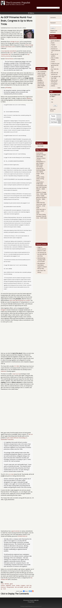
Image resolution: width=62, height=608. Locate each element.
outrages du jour (14, 41)
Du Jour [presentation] (53, 119)
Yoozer (53, 61)
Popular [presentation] (53, 116)
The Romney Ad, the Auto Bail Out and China (41, 254)
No (52, 102)
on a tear (11, 474)
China (2, 583)
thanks (53, 43)
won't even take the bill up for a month (20, 300)
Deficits (53, 86)
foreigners (3, 310)
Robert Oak (10, 28)
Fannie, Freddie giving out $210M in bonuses (41, 197)
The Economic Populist (18, 2)
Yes (52, 99)
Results (52, 111)
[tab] (53, 116)
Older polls (53, 109)
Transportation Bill (5, 54)
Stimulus (7, 583)
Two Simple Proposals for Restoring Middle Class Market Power (40, 170)
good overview (16, 531)
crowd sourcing (16, 374)
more (59, 88)
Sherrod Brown (9, 58)
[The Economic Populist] (3, 4)
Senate (18, 585)
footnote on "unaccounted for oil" (55, 50)
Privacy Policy (31, 602)
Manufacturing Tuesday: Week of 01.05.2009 (41, 259)
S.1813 (11, 52)
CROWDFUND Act (22, 536)
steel (27, 585)
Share (26, 591)
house (13, 585)
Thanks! (53, 45)
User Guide (40, 146)
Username (53, 17)
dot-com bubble (19, 587)
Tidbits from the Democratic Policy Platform (41, 204)
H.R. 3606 (16, 366)
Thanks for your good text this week (55, 65)
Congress (23, 585)
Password (52, 23)
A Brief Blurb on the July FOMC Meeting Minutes (41, 187)
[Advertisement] (42, 40)
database (29, 98)
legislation (8, 585)
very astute (54, 47)
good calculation (55, 41)
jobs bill (26, 587)
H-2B (4, 589)
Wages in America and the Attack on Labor (41, 248)
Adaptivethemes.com (37, 606)
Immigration (54, 84)
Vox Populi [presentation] (54, 122)
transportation (10, 587)
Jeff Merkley (8, 87)
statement (3, 371)
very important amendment (9, 51)
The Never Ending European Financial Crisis (41, 216)
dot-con (31, 434)
